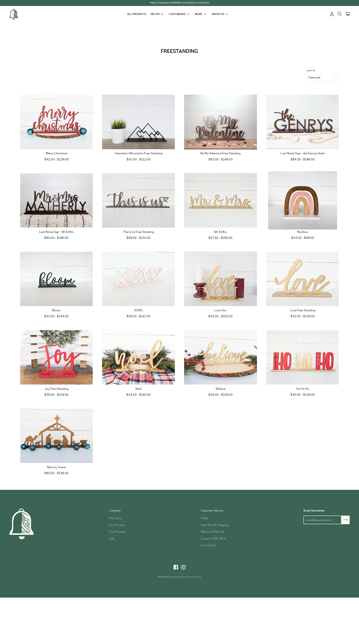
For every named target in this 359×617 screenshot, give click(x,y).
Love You (220, 310)
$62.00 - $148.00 (220, 159)
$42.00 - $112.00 (139, 159)
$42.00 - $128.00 (302, 316)
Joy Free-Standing (56, 389)
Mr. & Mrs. (220, 232)
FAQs (204, 518)
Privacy (190, 577)
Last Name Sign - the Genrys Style (303, 153)
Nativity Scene (56, 467)
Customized (177, 14)
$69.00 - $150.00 (138, 238)
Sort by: (311, 71)
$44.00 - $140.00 (138, 395)
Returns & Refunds (213, 532)
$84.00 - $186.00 (303, 159)
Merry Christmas (56, 153)
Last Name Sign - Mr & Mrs (56, 232)
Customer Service (212, 510)
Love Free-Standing (302, 310)
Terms (198, 577)
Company (115, 510)
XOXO (138, 310)
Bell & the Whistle (174, 577)
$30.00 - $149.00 (220, 395)
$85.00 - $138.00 (56, 473)
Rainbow (302, 232)
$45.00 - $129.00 (302, 395)
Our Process (117, 525)
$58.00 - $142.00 (138, 316)
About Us (218, 14)
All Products (136, 14)
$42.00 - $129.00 (56, 159)
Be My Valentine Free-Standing (220, 153)
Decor (155, 14)
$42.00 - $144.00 (56, 316)
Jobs (112, 538)
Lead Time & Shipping (214, 525)
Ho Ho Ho (302, 389)
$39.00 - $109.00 (56, 395)
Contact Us (208, 545)
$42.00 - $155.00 (220, 316)
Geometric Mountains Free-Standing (138, 153)
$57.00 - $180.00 (220, 238)
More (198, 14)
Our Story (115, 518)
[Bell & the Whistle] (23, 14)
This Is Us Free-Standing (138, 232)
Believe (220, 389)
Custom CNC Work (213, 538)
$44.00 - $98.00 (302, 238)
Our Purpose (117, 532)
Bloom (56, 310)
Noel (139, 389)
